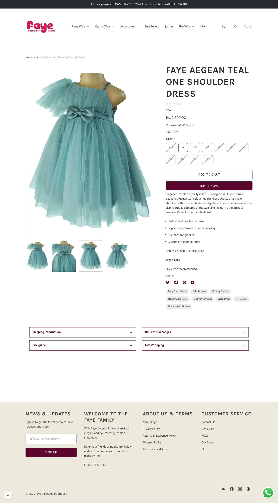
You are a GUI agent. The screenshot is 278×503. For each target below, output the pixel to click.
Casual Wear (103, 26)
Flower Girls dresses (177, 299)
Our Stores (208, 442)
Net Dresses (241, 299)
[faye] (41, 27)
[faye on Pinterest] (248, 489)
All (37, 58)
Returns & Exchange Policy (159, 435)
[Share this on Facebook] (176, 282)
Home (29, 58)
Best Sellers (151, 26)
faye (38, 493)
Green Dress (224, 299)
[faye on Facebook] (232, 489)
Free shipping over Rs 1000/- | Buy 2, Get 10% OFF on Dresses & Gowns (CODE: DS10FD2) (139, 4)
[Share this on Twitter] (169, 282)
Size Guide (172, 132)
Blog (204, 449)
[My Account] (234, 26)
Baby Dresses (199, 291)
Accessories (127, 26)
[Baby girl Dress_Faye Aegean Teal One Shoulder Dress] (90, 150)
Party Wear (79, 26)
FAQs (204, 435)
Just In (169, 26)
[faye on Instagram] (240, 489)
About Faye (150, 422)
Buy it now (209, 186)
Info (202, 26)
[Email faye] (223, 489)
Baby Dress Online (177, 291)
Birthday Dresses (220, 291)
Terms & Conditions (155, 449)
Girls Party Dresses (202, 299)
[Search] (224, 26)
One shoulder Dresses (179, 306)
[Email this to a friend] (193, 282)
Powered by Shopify (54, 493)
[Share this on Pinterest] (184, 282)
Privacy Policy (151, 428)
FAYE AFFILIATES (95, 464)
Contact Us (208, 422)
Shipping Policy (152, 442)
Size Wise (184, 26)
